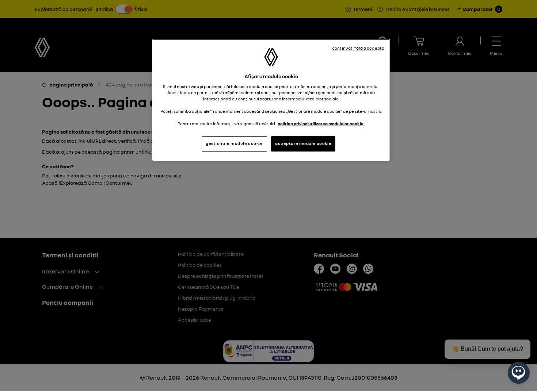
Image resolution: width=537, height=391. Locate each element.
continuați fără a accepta (358, 48)
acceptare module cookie (303, 143)
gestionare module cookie (234, 143)
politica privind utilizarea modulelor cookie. (321, 123)
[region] (271, 100)
